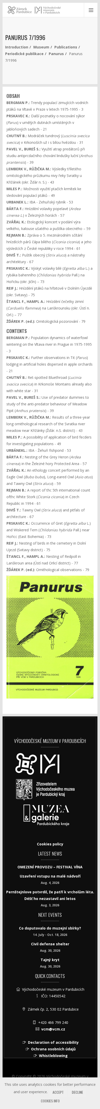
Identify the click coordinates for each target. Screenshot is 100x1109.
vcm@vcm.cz (53, 1029)
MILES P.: (14, 188)
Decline (77, 1092)
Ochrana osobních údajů (53, 1049)
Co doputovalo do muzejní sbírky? (50, 928)
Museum (41, 47)
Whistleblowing (53, 1055)
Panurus (56, 53)
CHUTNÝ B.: (16, 135)
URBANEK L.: (17, 202)
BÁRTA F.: (15, 208)
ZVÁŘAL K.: (16, 222)
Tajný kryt (50, 959)
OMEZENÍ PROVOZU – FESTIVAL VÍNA (50, 867)
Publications (65, 47)
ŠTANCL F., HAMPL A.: (25, 301)
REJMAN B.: (16, 235)
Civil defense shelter (50, 944)
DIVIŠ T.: (13, 255)
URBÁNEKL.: (16, 450)
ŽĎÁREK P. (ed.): (20, 321)
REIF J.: (12, 288)
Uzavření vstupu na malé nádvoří (50, 876)
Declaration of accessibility (53, 1042)
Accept (58, 1092)
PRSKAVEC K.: (18, 115)
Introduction (16, 47)
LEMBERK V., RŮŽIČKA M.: (28, 168)
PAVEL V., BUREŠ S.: (23, 149)
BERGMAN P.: (18, 102)
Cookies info (50, 1100)
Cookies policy (50, 844)
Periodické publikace (24, 53)
